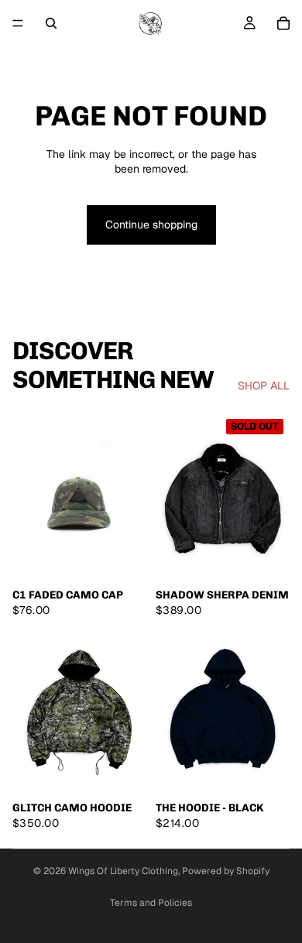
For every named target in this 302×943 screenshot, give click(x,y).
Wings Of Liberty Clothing (123, 871)
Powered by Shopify (225, 871)
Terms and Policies (151, 903)
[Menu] (18, 23)
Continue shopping (151, 224)
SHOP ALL (264, 386)
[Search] (51, 23)
